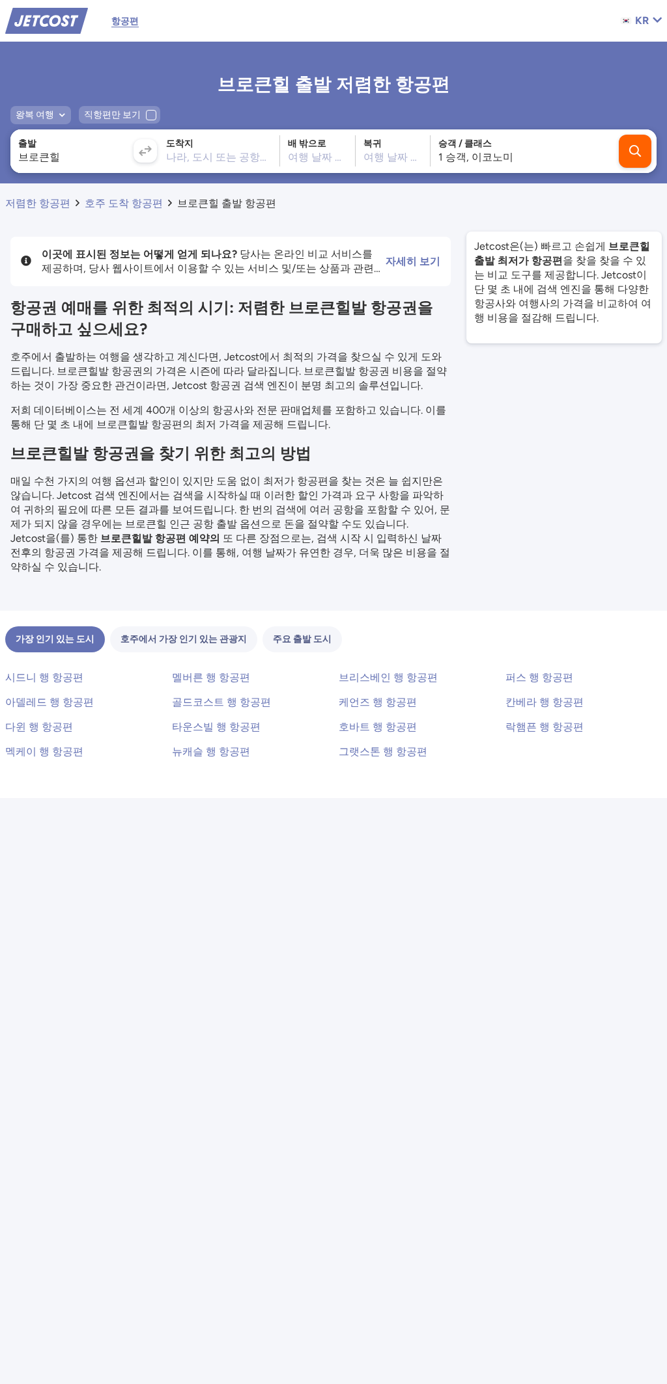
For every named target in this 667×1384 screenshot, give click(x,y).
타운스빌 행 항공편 (216, 727)
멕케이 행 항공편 (44, 751)
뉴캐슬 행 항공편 (211, 751)
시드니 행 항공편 (44, 677)
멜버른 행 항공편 (211, 677)
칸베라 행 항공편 (544, 702)
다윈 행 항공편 (39, 727)
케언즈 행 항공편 (378, 702)
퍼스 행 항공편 (539, 677)
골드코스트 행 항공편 (221, 702)
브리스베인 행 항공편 (388, 677)
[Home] (46, 20)
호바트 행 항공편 (378, 727)
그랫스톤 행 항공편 (383, 751)
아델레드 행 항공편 (49, 702)
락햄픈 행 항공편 (544, 727)
